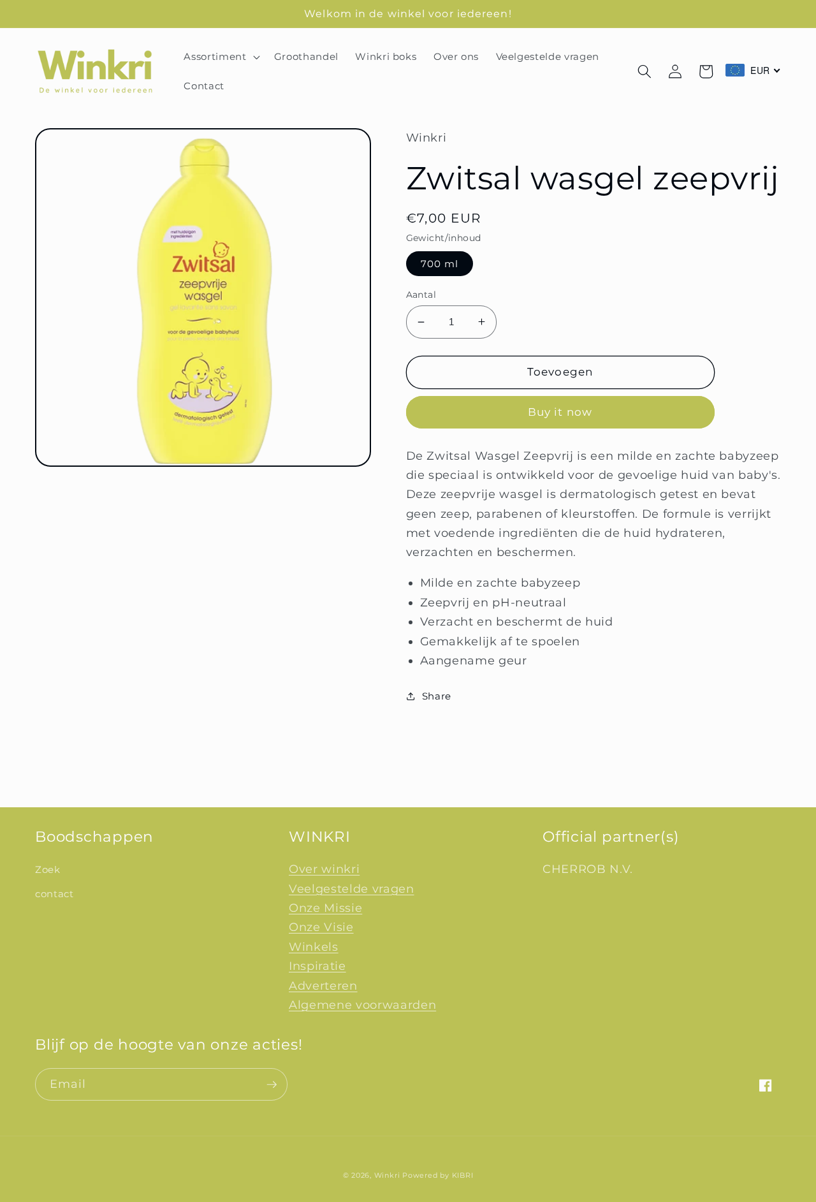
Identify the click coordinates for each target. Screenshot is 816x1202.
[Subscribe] (271, 1084)
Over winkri (324, 869)
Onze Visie (321, 927)
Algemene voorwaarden (362, 1004)
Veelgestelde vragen (351, 888)
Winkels (314, 946)
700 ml (440, 264)
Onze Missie (325, 907)
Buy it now (560, 412)
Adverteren (323, 985)
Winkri (387, 1175)
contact (54, 894)
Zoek (48, 869)
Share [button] (436, 696)
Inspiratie (317, 965)
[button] (220, 56)
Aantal (421, 294)
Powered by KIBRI (437, 1175)
